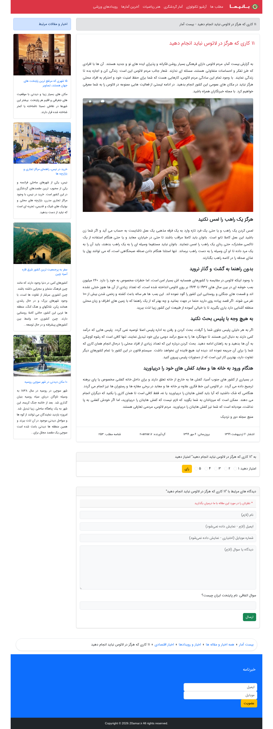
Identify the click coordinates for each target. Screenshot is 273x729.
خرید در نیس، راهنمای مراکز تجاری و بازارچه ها (45, 171)
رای (187, 468)
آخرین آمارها (130, 6)
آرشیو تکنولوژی (196, 6)
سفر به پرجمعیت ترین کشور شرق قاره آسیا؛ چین (44, 271)
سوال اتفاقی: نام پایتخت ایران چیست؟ (229, 595)
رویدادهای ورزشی (105, 6)
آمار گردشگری (173, 6)
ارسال (249, 617)
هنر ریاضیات (151, 6)
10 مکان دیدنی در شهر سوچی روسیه (46, 382)
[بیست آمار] (244, 7)
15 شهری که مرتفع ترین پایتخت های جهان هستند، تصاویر (45, 83)
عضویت (249, 703)
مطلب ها (216, 6)
